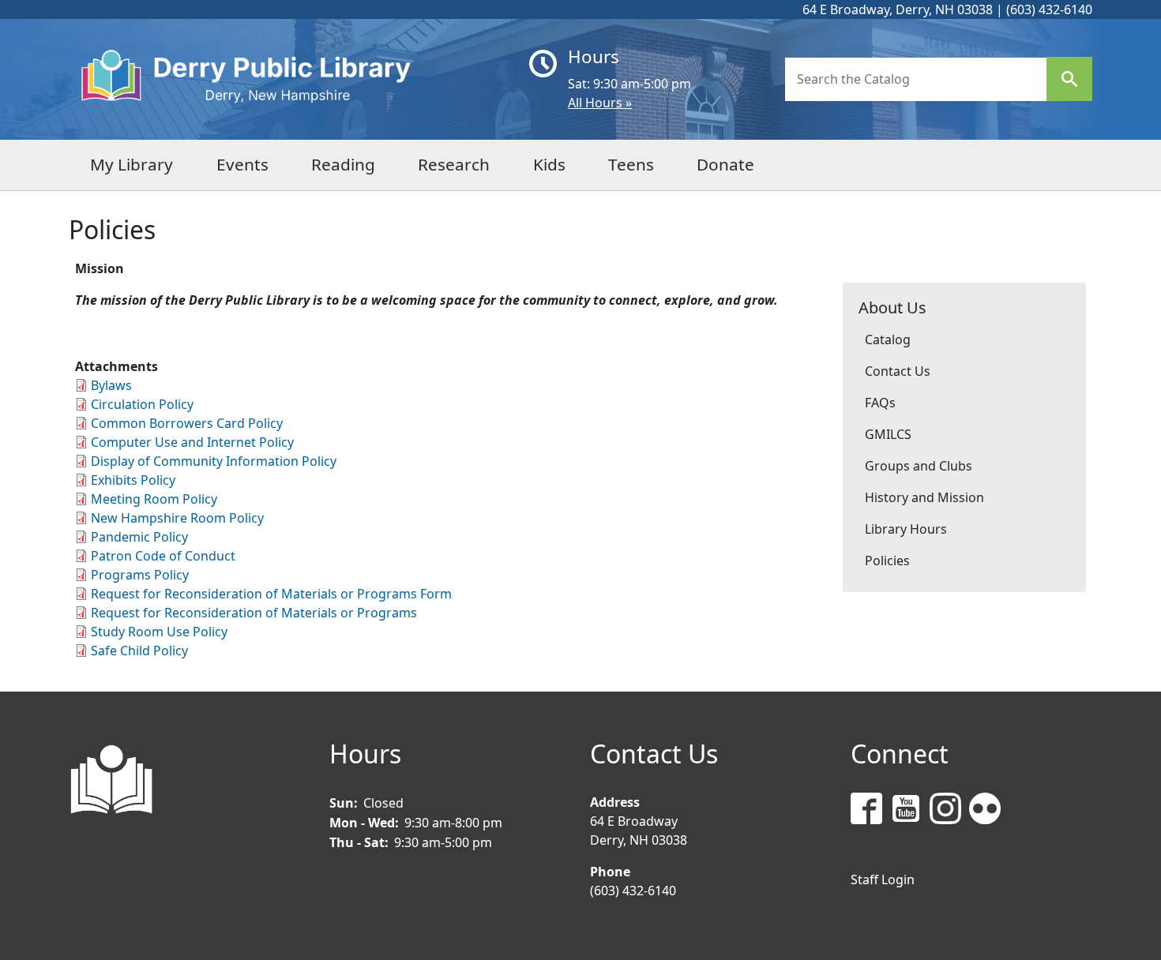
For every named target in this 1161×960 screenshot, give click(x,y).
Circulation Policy (142, 404)
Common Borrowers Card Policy (187, 423)
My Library (131, 164)
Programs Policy (140, 574)
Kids (549, 164)
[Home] (293, 79)
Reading (343, 164)
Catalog (888, 339)
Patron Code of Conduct (163, 555)
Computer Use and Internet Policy (192, 442)
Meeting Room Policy (154, 499)
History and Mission (924, 497)
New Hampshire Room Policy (177, 518)
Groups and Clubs (918, 465)
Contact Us (897, 371)
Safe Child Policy (139, 650)
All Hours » (600, 102)
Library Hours (906, 529)
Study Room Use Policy (159, 631)
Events (242, 164)
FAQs (880, 402)
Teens (631, 164)
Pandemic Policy (139, 537)
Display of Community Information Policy (213, 461)
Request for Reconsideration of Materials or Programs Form (271, 593)
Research (454, 164)
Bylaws (111, 385)
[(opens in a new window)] (870, 811)
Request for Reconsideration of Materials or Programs (254, 612)
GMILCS (888, 434)
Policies (887, 560)
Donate (725, 164)
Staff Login (883, 879)
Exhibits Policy (133, 480)
